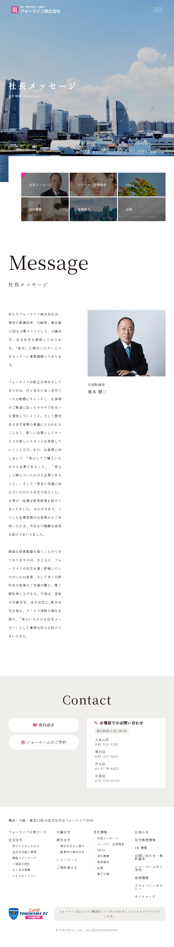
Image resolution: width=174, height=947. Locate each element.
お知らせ (142, 832)
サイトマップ (145, 896)
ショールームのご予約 (149, 868)
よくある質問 (21, 869)
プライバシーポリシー (149, 887)
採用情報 (142, 877)
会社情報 (100, 832)
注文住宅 (15, 839)
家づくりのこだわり (26, 846)
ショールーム (66, 859)
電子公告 (103, 873)
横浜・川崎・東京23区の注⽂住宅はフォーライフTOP (110, 152)
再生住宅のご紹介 (72, 846)
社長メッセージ (107, 838)
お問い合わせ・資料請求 (149, 857)
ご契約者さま (66, 867)
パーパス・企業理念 (110, 844)
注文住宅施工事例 (24, 852)
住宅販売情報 (145, 839)
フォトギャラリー (24, 875)
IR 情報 (141, 847)
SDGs (101, 850)
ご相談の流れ (21, 863)
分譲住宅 (63, 832)
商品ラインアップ (24, 858)
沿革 (100, 867)
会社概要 (103, 856)
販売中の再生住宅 (72, 852)
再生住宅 (63, 839)
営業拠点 (103, 862)
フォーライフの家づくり (27, 832)
